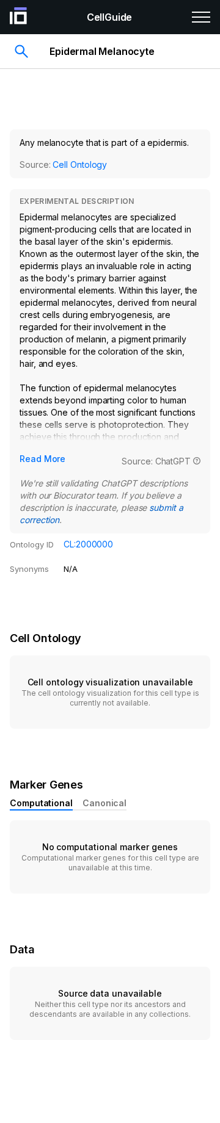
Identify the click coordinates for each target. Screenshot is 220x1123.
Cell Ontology (80, 164)
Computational (41, 803)
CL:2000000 (88, 544)
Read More (42, 458)
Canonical (104, 803)
